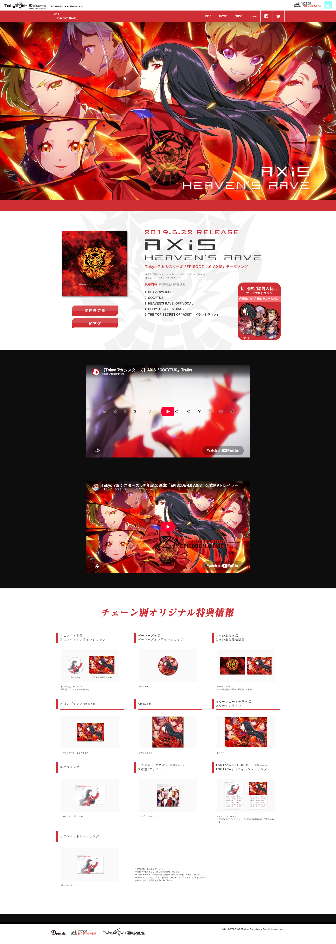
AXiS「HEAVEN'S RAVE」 (66, 16)
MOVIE (223, 16)
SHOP (238, 16)
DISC (208, 16)
